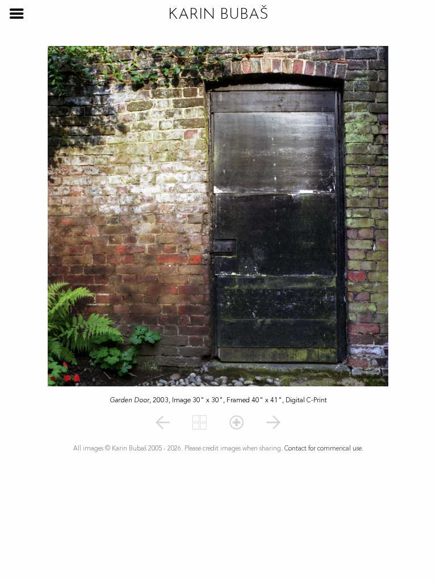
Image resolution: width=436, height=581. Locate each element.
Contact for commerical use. (323, 448)
